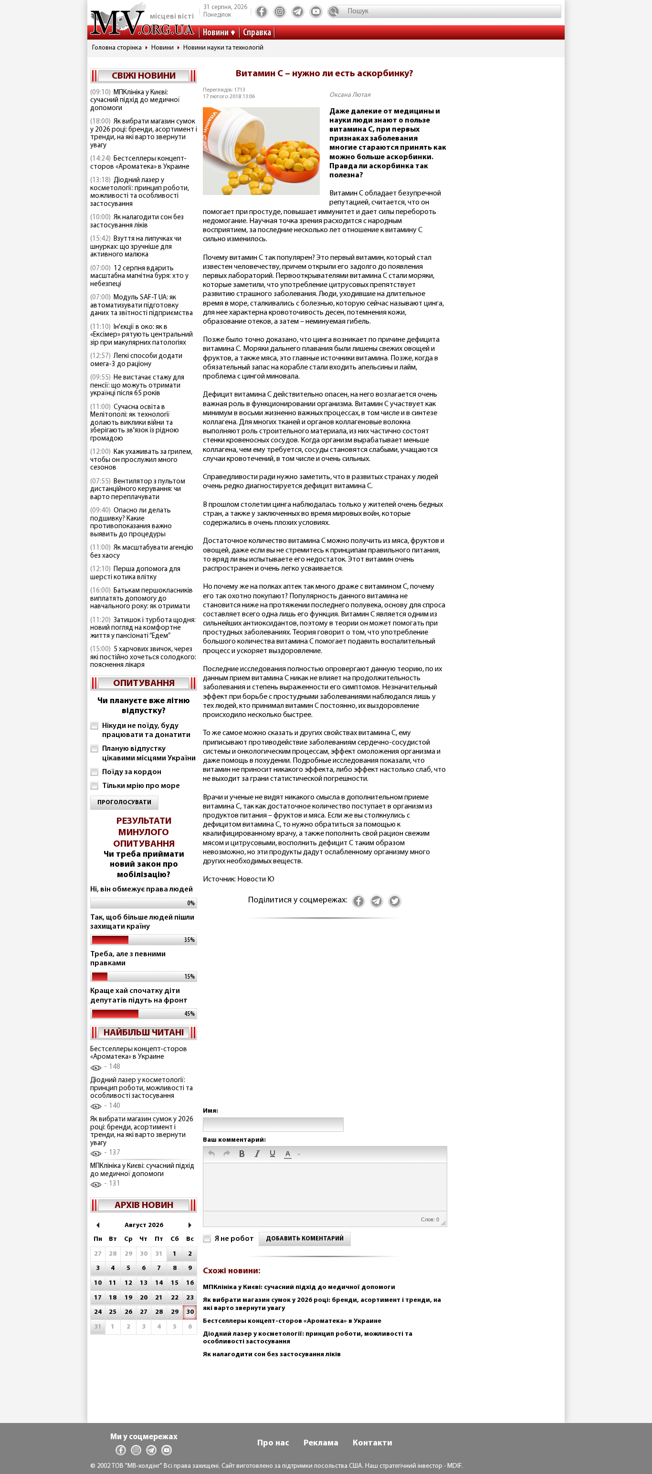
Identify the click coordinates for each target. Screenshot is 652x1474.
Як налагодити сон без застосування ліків (137, 221)
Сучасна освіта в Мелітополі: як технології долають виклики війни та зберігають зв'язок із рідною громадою (134, 423)
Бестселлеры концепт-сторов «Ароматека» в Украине (139, 163)
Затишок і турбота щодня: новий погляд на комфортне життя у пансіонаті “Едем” (143, 628)
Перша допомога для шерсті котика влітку (135, 573)
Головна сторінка (117, 47)
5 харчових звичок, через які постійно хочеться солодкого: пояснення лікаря (143, 657)
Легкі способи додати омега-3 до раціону (136, 360)
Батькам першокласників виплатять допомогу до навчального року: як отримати (141, 598)
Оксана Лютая (349, 95)
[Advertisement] (324, 1022)
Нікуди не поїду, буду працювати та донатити (146, 730)
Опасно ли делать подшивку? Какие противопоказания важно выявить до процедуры (131, 522)
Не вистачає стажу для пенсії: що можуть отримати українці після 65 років (137, 385)
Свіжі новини (144, 76)
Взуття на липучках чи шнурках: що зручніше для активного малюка (135, 246)
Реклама (321, 1443)
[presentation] (211, 1154)
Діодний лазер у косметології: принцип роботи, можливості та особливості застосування (139, 192)
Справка (257, 33)
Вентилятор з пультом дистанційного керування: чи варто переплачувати (137, 489)
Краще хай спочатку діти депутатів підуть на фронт (139, 995)
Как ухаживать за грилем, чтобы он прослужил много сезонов (141, 460)
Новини (216, 33)
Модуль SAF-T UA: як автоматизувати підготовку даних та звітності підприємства (141, 305)
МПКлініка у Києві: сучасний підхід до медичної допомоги (135, 100)
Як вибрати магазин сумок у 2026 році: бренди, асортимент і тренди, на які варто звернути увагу (143, 133)
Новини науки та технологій (223, 47)
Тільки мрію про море (141, 786)
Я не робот (234, 1239)
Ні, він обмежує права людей (141, 889)
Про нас (273, 1443)
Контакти (372, 1443)
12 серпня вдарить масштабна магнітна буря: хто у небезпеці (139, 276)
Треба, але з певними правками (128, 959)
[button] (211, 1154)
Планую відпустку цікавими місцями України (149, 753)
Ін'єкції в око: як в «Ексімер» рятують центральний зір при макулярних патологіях (141, 335)
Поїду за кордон (131, 772)
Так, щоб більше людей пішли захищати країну (142, 922)
